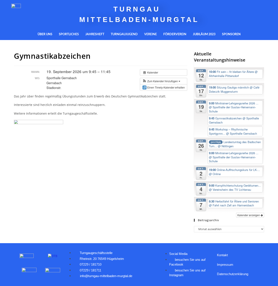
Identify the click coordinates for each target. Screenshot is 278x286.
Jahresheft (94, 34)
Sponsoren (231, 34)
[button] (161, 81)
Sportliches (69, 34)
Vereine (150, 34)
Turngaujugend (124, 34)
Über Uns (45, 34)
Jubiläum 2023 (204, 34)
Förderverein (174, 34)
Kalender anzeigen (249, 215)
